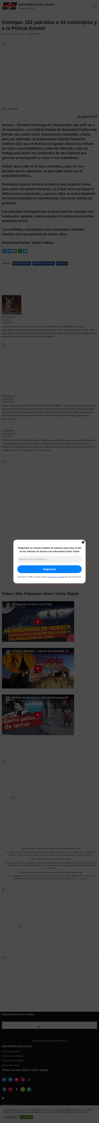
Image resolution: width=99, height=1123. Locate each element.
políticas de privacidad (56, 577)
